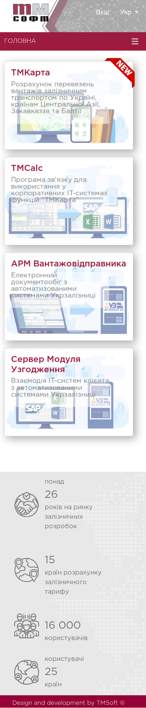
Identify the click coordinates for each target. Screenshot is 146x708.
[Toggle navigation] (135, 41)
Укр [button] (126, 12)
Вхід (102, 12)
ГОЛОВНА (20, 41)
